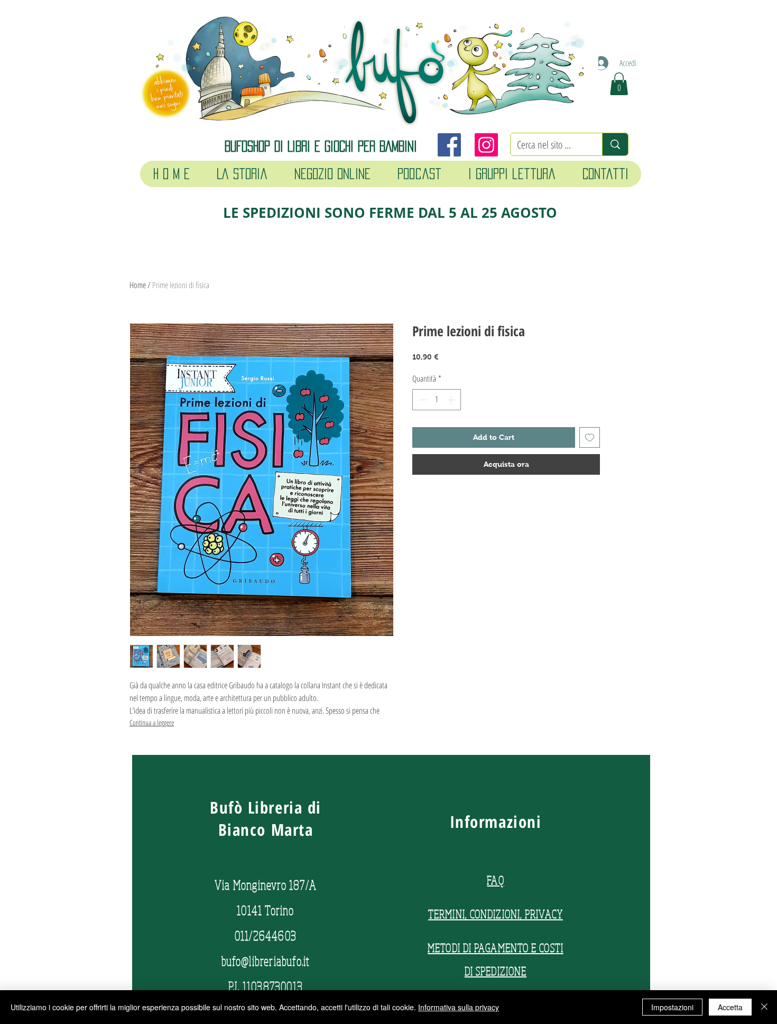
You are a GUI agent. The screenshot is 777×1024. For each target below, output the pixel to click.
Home (138, 285)
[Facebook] (449, 144)
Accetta (730, 1007)
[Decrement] (421, 400)
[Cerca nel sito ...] (615, 144)
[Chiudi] (764, 1007)
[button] (618, 83)
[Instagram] (486, 144)
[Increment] (452, 400)
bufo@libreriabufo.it (265, 961)
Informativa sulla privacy (458, 1007)
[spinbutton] (437, 400)
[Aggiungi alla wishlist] (589, 437)
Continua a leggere (152, 722)
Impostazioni (672, 1007)
